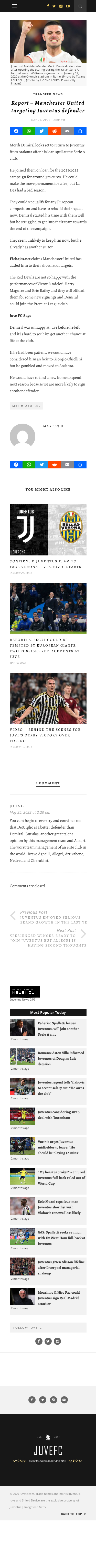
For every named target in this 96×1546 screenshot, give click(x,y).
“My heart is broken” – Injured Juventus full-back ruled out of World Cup (61, 1177)
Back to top (72, 1514)
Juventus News (19, 999)
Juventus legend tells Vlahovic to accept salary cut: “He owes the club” (61, 1088)
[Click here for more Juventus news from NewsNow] (25, 992)
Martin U (53, 426)
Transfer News (48, 94)
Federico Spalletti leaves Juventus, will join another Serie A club (58, 1029)
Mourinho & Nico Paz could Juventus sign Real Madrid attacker (59, 1298)
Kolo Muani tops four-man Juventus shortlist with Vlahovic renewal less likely (59, 1207)
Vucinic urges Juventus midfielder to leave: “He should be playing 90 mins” (58, 1147)
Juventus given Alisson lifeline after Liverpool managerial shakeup (61, 1267)
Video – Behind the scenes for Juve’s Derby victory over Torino (45, 735)
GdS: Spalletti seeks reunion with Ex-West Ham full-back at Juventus (61, 1238)
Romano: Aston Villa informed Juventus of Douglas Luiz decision (61, 1058)
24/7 (32, 999)
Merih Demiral (26, 405)
